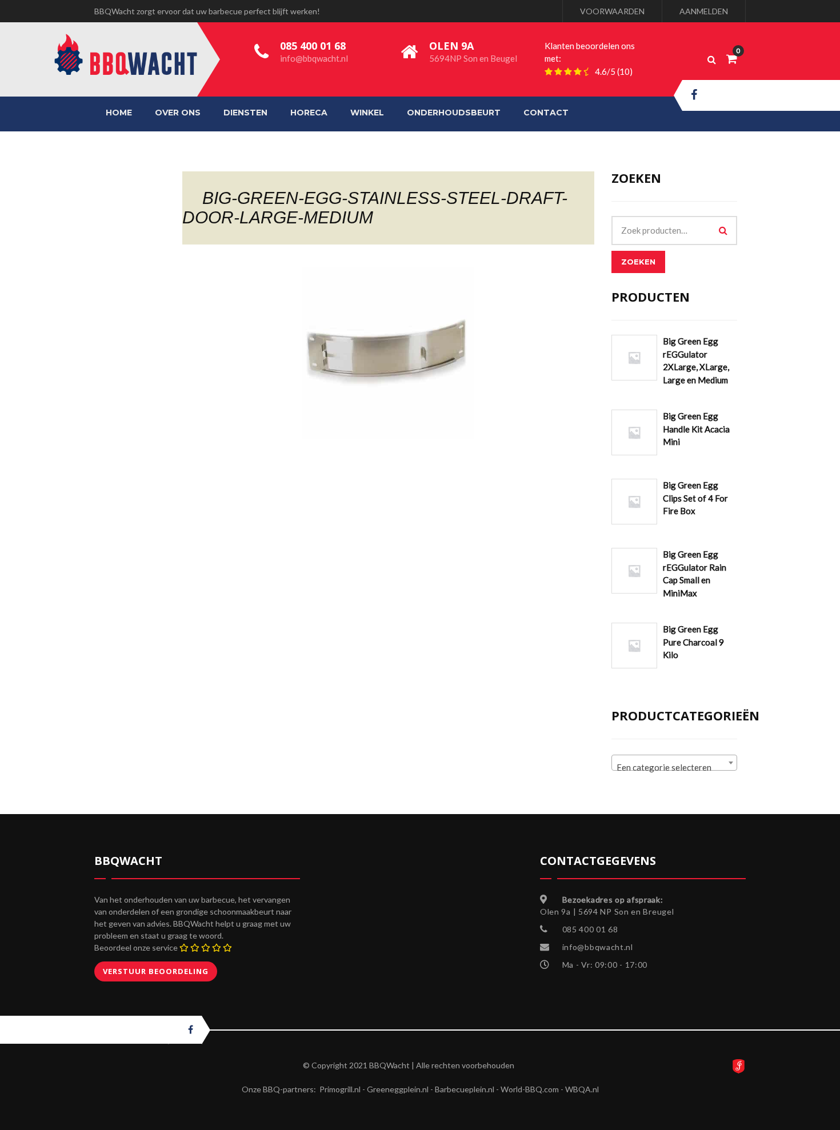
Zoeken (638, 261)
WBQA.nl (582, 1089)
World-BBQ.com (530, 1089)
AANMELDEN (703, 11)
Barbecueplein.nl (464, 1089)
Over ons (178, 112)
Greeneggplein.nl (398, 1089)
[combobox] (674, 763)
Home (119, 112)
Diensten (245, 112)
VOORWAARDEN (612, 11)
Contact (546, 112)
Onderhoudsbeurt (454, 112)
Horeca (308, 112)
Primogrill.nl (340, 1089)
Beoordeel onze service (136, 947)
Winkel (367, 112)
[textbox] (674, 767)
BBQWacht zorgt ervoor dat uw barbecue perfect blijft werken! (207, 11)
